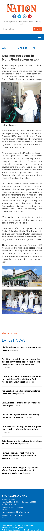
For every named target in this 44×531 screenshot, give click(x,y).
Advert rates (23, 22)
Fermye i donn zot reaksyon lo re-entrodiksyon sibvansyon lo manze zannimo (19, 456)
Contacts (14, 22)
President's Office (8, 499)
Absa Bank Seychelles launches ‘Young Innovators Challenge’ (20, 416)
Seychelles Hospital (9, 504)
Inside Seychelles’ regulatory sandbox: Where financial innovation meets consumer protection (20, 470)
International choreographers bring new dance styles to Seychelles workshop (22, 427)
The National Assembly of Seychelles (15, 512)
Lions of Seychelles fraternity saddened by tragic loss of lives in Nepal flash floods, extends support (21, 379)
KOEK (4, 518)
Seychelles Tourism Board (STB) (13, 515)
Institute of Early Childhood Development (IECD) (19, 502)
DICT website (6, 510)
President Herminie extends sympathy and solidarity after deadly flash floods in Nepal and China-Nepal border (21, 362)
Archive (31, 22)
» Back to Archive (9, 333)
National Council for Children (12, 507)
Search (37, 29)
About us (6, 22)
